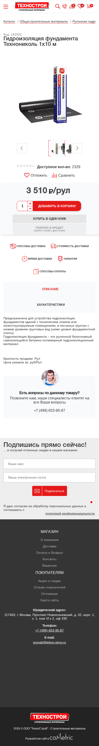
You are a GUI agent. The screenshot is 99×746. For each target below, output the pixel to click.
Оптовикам (49, 594)
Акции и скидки (49, 581)
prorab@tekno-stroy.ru (49, 642)
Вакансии (49, 565)
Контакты (49, 559)
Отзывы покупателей (49, 587)
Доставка (49, 546)
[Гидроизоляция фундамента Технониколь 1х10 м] (49, 94)
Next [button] (77, 148)
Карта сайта (50, 600)
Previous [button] (21, 148)
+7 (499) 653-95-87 (49, 410)
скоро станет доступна (49, 229)
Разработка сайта (37, 738)
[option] (49, 94)
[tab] (49, 289)
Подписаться (54, 491)
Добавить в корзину (57, 206)
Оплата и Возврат (49, 552)
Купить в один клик (49, 218)
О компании (50, 540)
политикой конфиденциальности (70, 513)
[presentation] (49, 289)
